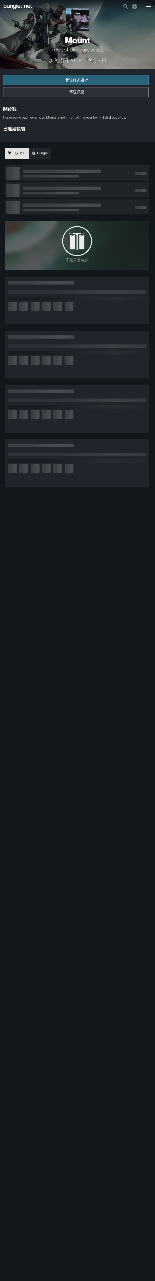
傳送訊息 (76, 92)
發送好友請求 (76, 80)
